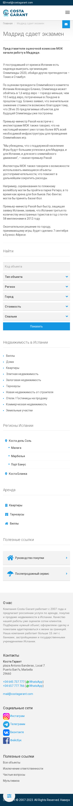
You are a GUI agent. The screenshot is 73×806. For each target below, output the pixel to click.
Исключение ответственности (23, 768)
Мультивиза (11, 780)
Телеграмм (17, 724)
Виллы (10, 355)
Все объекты (11, 762)
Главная (8, 23)
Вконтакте (17, 732)
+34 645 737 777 (13, 681)
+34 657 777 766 (13, 685)
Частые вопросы (14, 774)
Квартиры (12, 368)
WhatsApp (36, 681)
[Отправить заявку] (66, 24)
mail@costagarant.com (19, 2)
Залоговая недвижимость (23, 380)
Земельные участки (19, 410)
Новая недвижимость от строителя (29, 392)
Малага (16, 447)
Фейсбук (15, 740)
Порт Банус (18, 464)
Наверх (65, 800)
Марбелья (18, 456)
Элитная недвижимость (22, 374)
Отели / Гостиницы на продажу (26, 398)
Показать (36, 326)
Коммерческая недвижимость (26, 404)
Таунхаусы (13, 386)
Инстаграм (17, 716)
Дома (10, 361)
